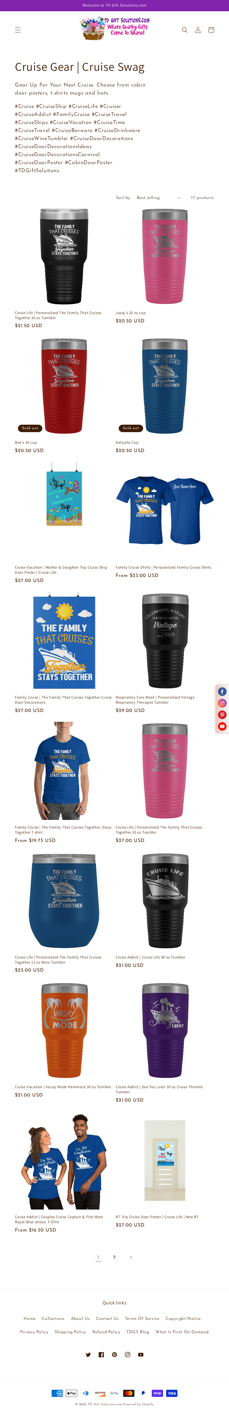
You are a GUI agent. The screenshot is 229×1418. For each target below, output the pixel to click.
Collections (53, 1319)
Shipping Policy (70, 1332)
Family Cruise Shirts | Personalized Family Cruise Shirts (163, 567)
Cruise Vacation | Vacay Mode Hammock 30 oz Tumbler (63, 1087)
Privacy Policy (34, 1332)
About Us (80, 1319)
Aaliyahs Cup (127, 442)
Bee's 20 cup (26, 442)
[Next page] (130, 1257)
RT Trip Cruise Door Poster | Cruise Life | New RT (157, 1217)
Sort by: (123, 198)
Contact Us (107, 1319)
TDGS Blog (137, 1332)
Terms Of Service (142, 1319)
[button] (17, 30)
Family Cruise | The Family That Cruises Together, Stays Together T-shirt (63, 830)
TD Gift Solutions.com (105, 1404)
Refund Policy (106, 1332)
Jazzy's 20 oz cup (131, 312)
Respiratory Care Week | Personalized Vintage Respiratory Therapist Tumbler (155, 700)
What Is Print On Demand (182, 1332)
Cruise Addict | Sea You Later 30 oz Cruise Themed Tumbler (159, 1089)
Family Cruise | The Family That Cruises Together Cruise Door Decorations (63, 700)
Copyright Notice (183, 1319)
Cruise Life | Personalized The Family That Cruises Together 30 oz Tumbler (58, 315)
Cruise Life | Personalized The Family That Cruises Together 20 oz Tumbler (159, 830)
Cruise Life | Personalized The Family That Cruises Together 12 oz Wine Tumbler (58, 960)
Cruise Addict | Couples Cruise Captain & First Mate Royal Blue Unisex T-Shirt (59, 1219)
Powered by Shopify (138, 1404)
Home (29, 1319)
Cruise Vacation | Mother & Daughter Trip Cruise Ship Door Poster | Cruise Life (61, 570)
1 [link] (98, 1257)
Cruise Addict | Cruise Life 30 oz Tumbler (150, 957)
